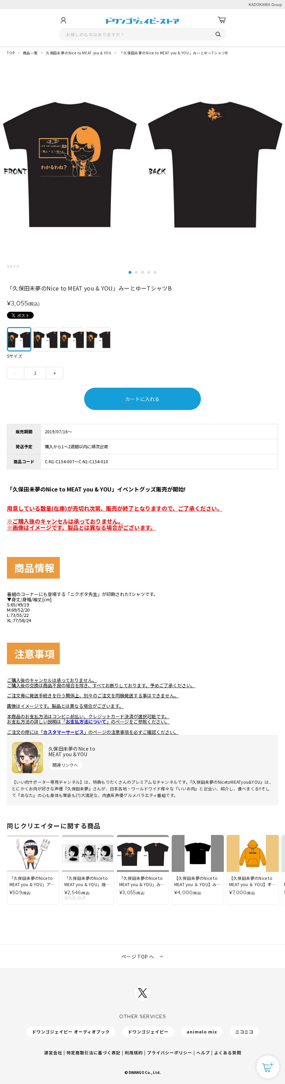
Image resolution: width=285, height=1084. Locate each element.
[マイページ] (63, 20)
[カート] (222, 20)
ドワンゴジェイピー (148, 1032)
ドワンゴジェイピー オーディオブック (71, 1032)
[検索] (218, 34)
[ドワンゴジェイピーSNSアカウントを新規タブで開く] (142, 993)
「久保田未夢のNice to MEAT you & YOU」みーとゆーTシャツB (174, 52)
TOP (11, 52)
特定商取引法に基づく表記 (93, 1052)
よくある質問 (227, 1052)
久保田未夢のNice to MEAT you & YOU (79, 52)
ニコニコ (244, 1032)
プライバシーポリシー (169, 1052)
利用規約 (134, 1052)
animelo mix (202, 1032)
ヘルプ (203, 1052)
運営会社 (53, 1052)
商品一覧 (30, 52)
